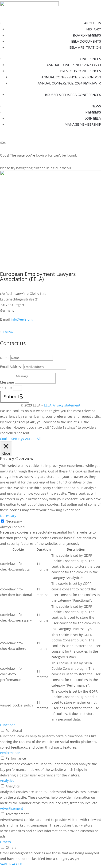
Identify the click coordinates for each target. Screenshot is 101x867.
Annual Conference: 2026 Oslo (74, 65)
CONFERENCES (89, 59)
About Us (92, 23)
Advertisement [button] (11, 808)
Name (4, 357)
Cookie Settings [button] (12, 438)
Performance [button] (10, 752)
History (93, 29)
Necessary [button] (8, 515)
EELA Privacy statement (62, 405)
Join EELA (93, 118)
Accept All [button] (33, 438)
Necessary (14, 521)
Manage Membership (83, 124)
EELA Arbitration (85, 47)
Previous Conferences (80, 71)
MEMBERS (93, 112)
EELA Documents (86, 41)
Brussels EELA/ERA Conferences (73, 95)
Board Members (87, 35)
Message (7, 382)
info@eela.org (22, 319)
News (96, 106)
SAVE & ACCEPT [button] (12, 864)
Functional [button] (8, 725)
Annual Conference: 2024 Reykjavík (69, 83)
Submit (11, 396)
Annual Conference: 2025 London (71, 77)
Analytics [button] (7, 780)
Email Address (11, 366)
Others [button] (5, 842)
